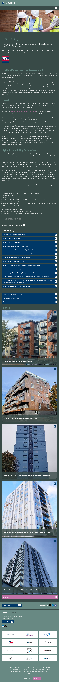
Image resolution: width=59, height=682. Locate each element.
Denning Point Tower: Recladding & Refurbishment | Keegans (23, 590)
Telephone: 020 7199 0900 (9, 618)
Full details (6, 622)
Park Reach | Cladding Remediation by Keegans (18, 361)
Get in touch (5, 597)
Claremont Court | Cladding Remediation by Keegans (20, 418)
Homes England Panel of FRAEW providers (23, 112)
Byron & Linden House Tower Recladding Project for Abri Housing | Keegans (27, 475)
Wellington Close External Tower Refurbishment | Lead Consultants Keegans (27, 532)
